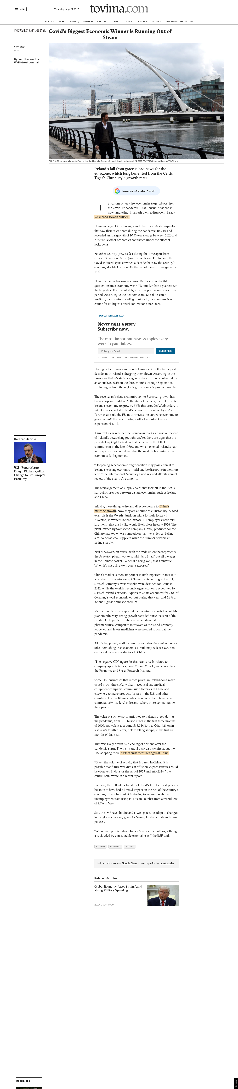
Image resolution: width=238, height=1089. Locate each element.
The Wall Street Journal (179, 21)
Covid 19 (100, 846)
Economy (115, 846)
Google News (129, 863)
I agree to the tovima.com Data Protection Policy (107, 357)
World (61, 21)
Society (74, 21)
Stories (156, 21)
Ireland (130, 846)
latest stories (167, 863)
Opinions (142, 21)
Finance (88, 21)
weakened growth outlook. (112, 217)
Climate (127, 21)
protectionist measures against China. (145, 753)
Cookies (236, 1083)
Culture (102, 21)
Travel (114, 21)
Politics (49, 21)
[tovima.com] (119, 9)
